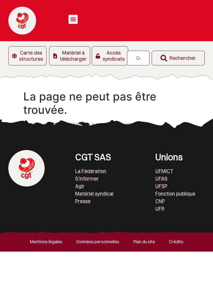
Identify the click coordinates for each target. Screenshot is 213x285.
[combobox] (138, 58)
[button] (73, 19)
